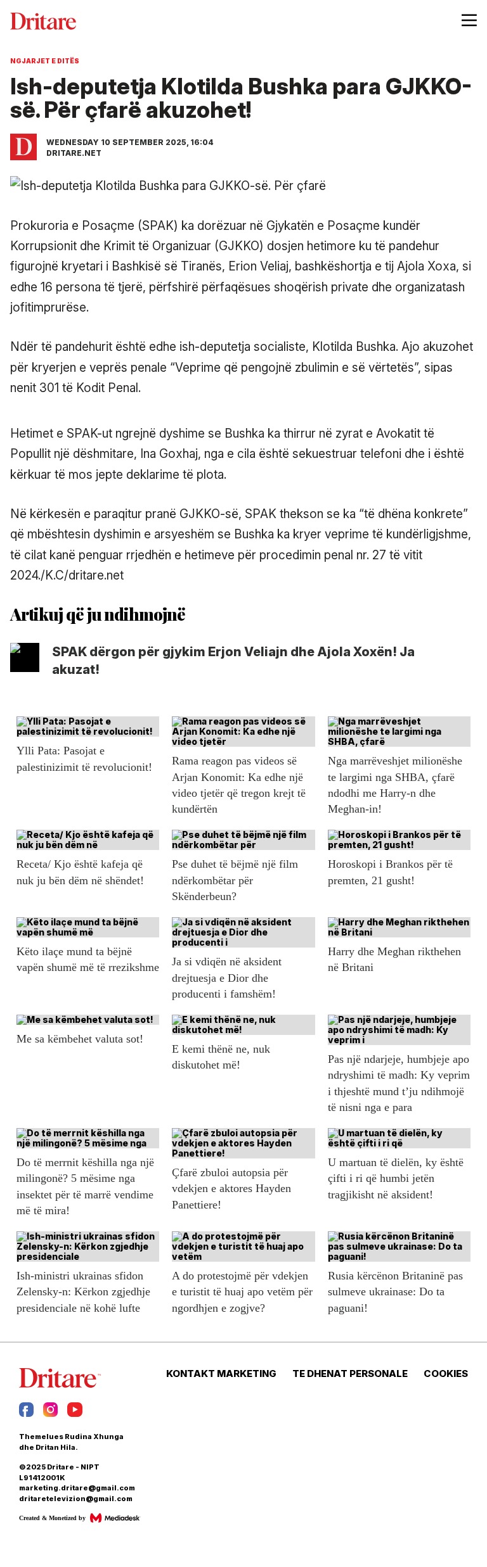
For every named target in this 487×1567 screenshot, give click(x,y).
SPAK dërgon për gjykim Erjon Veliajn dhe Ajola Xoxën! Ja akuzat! (233, 660)
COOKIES (446, 1374)
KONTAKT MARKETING (221, 1374)
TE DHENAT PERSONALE (350, 1374)
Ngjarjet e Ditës (44, 61)
